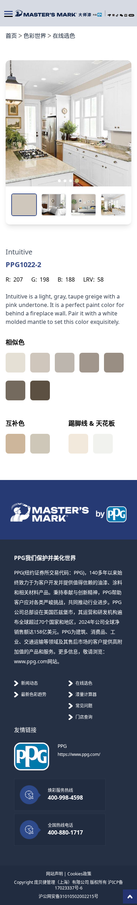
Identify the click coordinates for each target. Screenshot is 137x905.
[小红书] (131, 15)
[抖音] (117, 15)
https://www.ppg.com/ (79, 754)
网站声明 (54, 874)
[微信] (121, 15)
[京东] (109, 15)
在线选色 (64, 36)
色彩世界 (35, 36)
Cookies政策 (79, 874)
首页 (11, 36)
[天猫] (113, 15)
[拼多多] (125, 15)
